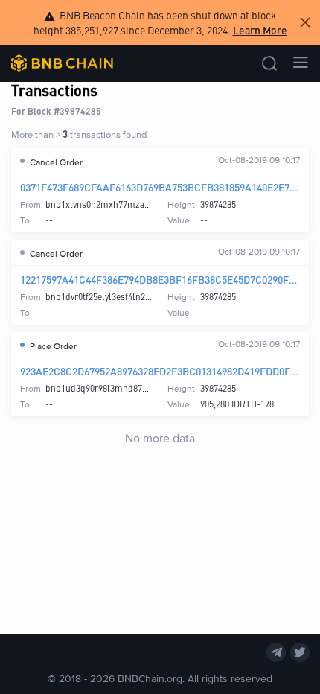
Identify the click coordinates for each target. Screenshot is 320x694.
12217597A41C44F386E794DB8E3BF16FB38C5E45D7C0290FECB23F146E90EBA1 (160, 279)
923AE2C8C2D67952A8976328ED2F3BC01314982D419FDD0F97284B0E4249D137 (160, 370)
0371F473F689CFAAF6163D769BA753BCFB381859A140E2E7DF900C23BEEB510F (160, 186)
